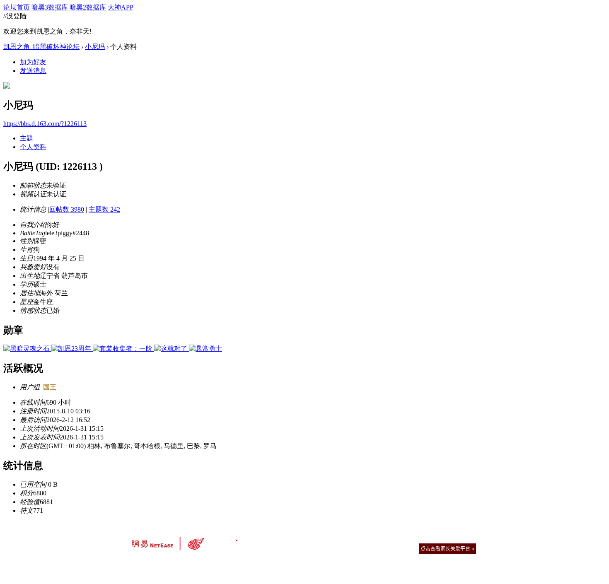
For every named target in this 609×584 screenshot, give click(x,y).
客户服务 (292, 538)
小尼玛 (95, 46)
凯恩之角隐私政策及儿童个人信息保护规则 (355, 538)
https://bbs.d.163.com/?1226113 (45, 123)
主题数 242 (104, 209)
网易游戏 (416, 538)
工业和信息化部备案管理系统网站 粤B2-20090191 (246, 563)
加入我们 (466, 538)
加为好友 (33, 61)
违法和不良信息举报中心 (159, 563)
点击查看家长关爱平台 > (447, 548)
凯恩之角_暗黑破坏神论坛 (41, 46)
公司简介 (267, 538)
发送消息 (33, 70)
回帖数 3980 (66, 209)
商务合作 (441, 538)
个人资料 (33, 146)
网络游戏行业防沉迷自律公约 (363, 548)
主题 (26, 138)
